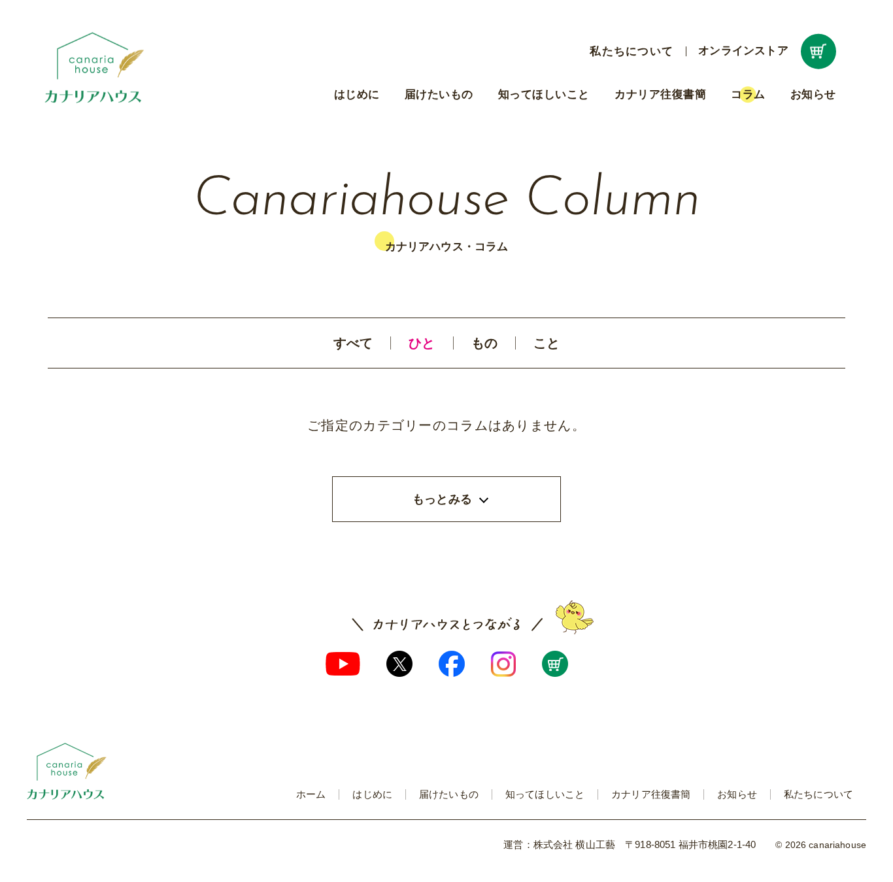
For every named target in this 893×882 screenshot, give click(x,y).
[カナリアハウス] (94, 67)
